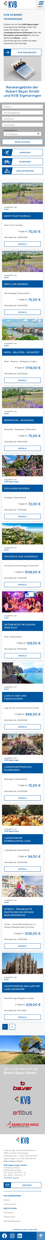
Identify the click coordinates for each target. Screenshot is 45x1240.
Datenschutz (9, 1216)
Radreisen (25, 161)
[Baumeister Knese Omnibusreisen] (22, 1124)
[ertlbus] (22, 1112)
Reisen (7, 1199)
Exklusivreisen (25, 170)
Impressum (9, 1212)
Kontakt (27, 1185)
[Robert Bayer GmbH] (22, 1085)
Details (22, 244)
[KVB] (22, 1100)
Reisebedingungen (12, 1221)
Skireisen (25, 152)
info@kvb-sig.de (11, 1177)
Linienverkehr (10, 1204)
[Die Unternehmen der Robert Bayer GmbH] (22, 1071)
